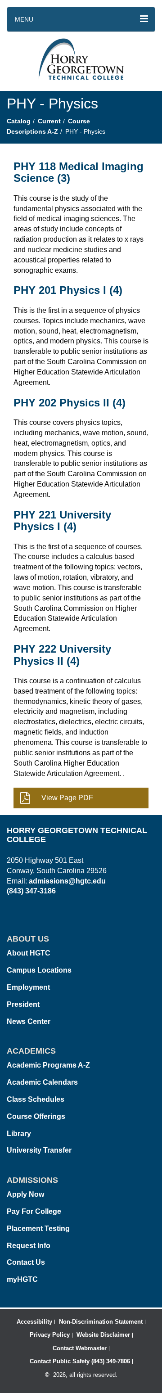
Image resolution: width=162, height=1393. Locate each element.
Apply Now (25, 1194)
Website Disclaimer (103, 1334)
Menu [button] (24, 19)
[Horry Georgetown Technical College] (81, 61)
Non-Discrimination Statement (101, 1321)
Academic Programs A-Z (48, 1065)
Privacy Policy (50, 1334)
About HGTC (28, 953)
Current (49, 121)
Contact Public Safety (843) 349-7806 (80, 1361)
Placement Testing (38, 1228)
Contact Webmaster (80, 1348)
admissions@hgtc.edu (67, 881)
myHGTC (22, 1279)
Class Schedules (35, 1099)
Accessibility (34, 1321)
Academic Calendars (42, 1082)
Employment (28, 987)
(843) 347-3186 (31, 891)
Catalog (19, 121)
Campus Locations (39, 970)
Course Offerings (36, 1116)
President (23, 1004)
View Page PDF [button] (67, 798)
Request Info (28, 1245)
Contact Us (26, 1262)
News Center (28, 1021)
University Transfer (39, 1150)
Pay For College (34, 1211)
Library (19, 1133)
